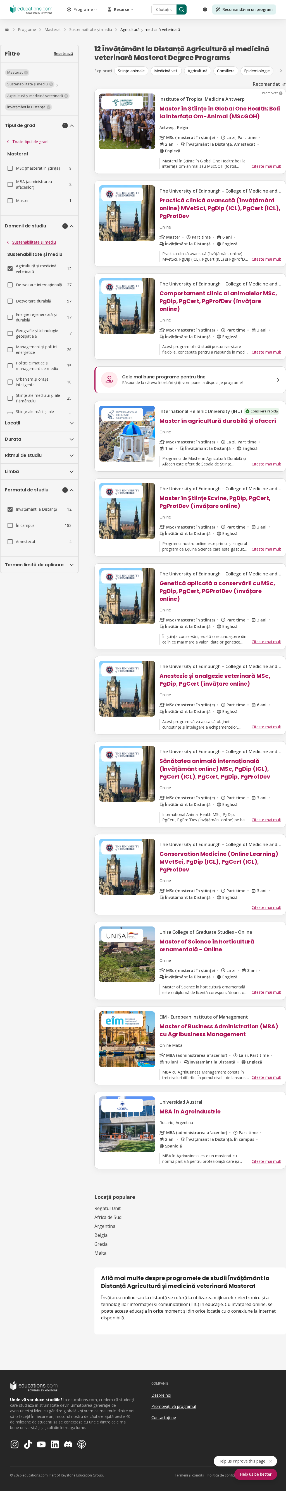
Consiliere (226, 70)
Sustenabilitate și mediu (34, 242)
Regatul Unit (107, 1208)
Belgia (101, 1235)
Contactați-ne (163, 1417)
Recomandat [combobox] (266, 84)
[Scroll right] (281, 71)
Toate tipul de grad (29, 141)
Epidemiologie (257, 70)
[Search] (182, 9)
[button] (17, 72)
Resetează (63, 53)
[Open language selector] (205, 9)
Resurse (121, 9)
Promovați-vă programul (173, 1406)
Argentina (104, 1226)
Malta (100, 1253)
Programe (83, 9)
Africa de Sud (107, 1217)
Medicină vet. (166, 70)
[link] (150, 29)
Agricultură (198, 70)
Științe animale (131, 70)
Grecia (101, 1244)
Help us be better (255, 1474)
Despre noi (161, 1395)
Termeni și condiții (189, 1475)
